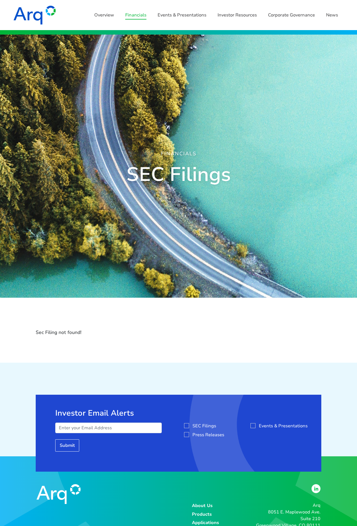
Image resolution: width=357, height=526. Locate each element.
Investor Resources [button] (237, 15)
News (332, 15)
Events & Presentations (182, 15)
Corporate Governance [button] (291, 15)
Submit (67, 445)
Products (202, 514)
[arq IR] (34, 15)
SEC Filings (204, 426)
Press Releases (208, 435)
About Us (202, 506)
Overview (104, 15)
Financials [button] (135, 15)
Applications (205, 523)
